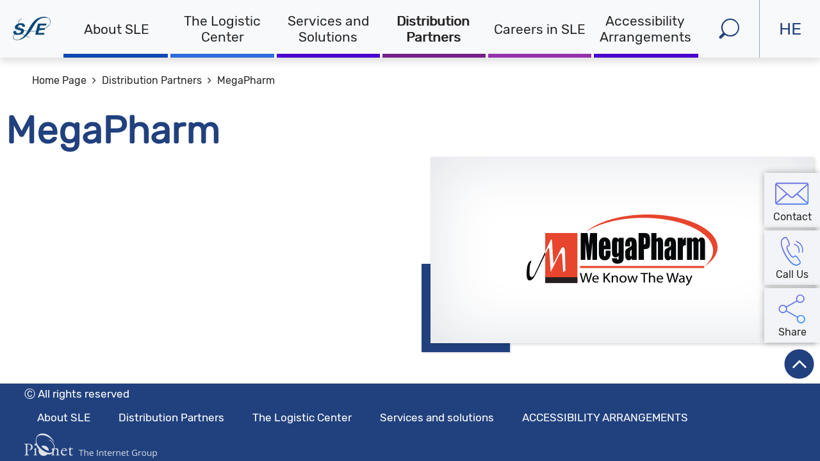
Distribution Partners (433, 29)
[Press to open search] (728, 29)
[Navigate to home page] (31, 29)
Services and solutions (437, 417)
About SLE (116, 29)
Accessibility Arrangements (645, 29)
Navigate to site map (121, 14)
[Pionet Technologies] (90, 445)
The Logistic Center (222, 29)
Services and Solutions (328, 29)
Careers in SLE (540, 29)
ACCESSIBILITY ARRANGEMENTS (605, 417)
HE (799, 38)
